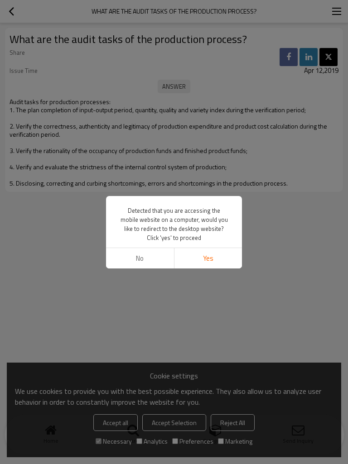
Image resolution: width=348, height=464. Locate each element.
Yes (208, 258)
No (140, 258)
